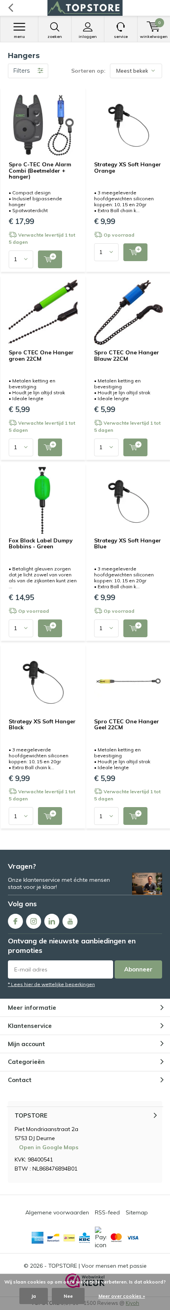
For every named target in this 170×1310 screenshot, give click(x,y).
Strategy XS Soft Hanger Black (42, 724)
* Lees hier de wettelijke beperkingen (51, 984)
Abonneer (138, 969)
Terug (10, 8)
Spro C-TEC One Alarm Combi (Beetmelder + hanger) (40, 170)
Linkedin (51, 921)
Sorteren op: (88, 70)
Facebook (15, 921)
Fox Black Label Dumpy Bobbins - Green (41, 543)
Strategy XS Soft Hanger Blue (127, 543)
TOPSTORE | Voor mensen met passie (97, 1265)
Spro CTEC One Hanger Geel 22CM (126, 724)
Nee (68, 1296)
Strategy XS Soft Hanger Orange (127, 167)
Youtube (69, 921)
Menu (19, 36)
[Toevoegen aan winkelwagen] (50, 259)
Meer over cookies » (121, 1296)
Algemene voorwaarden (57, 1212)
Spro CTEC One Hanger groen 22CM (41, 355)
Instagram (33, 921)
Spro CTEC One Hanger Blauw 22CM (126, 355)
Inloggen (88, 36)
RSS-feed (107, 1212)
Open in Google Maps (48, 1147)
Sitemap (137, 1212)
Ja (33, 1296)
